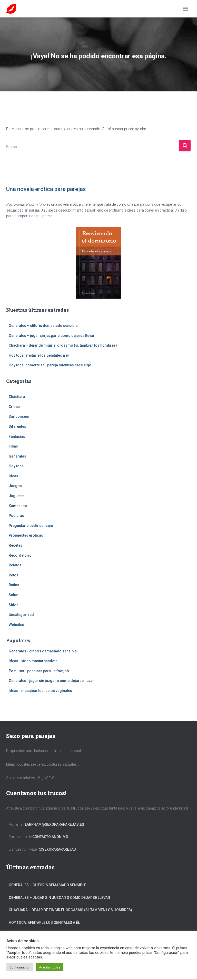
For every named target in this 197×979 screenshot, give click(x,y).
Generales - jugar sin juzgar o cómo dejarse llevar (51, 681)
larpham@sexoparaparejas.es (54, 824)
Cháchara (17, 397)
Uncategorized (21, 615)
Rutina (14, 585)
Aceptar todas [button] (49, 967)
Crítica (14, 407)
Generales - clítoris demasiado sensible (43, 651)
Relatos (15, 565)
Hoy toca (16, 466)
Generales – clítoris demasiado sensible (43, 326)
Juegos (15, 486)
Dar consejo (19, 416)
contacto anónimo (50, 837)
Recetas (15, 545)
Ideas (13, 476)
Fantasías (17, 436)
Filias (13, 446)
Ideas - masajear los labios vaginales (40, 691)
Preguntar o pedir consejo (31, 526)
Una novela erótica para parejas (46, 189)
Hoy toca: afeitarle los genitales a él (39, 355)
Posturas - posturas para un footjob (39, 671)
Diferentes (17, 426)
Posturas (16, 516)
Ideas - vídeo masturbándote (33, 661)
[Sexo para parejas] (13, 9)
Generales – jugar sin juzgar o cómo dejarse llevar (52, 336)
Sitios (13, 605)
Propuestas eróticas (26, 535)
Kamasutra (18, 506)
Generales (17, 456)
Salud (13, 595)
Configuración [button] (19, 967)
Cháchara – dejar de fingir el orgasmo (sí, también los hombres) (63, 345)
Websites (16, 625)
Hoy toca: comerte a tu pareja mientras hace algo (50, 365)
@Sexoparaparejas (57, 849)
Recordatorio (20, 555)
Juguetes (17, 496)
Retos (13, 575)
